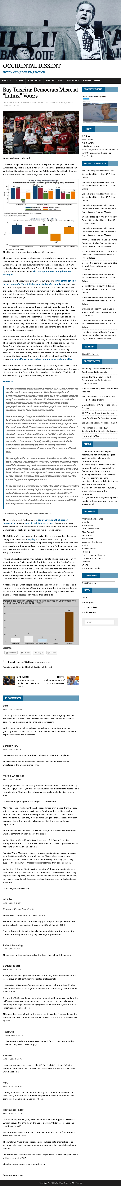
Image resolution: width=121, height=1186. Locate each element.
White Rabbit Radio (91, 568)
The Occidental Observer (94, 555)
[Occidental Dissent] (60, 58)
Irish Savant (87, 538)
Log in (84, 597)
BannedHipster (11, 966)
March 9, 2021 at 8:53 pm (14, 1035)
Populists (8, 105)
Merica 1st (86, 545)
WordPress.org (89, 612)
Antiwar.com (88, 525)
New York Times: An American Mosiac (99, 418)
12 (18, 105)
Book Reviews (34, 80)
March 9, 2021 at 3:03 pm (12, 949)
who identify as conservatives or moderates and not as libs (41, 359)
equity (31, 539)
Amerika (85, 522)
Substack (8, 381)
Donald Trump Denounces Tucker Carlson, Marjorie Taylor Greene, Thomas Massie (99, 209)
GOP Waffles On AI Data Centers (98, 413)
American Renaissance (92, 518)
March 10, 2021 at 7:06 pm (12, 1113)
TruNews (86, 561)
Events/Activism (54, 80)
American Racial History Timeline (83, 80)
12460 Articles (44, 662)
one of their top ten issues (39, 523)
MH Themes (77, 1182)
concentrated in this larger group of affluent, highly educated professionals (39, 282)
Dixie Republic (88, 532)
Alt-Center (46, 102)
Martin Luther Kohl (14, 776)
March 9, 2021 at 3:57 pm (12, 969)
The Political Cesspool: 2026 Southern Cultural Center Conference (100, 429)
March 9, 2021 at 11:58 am (12, 779)
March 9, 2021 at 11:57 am (12, 749)
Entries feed (88, 602)
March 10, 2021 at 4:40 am (12, 1059)
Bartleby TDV (10, 746)
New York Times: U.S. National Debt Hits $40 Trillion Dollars (99, 174)
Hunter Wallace (29, 102)
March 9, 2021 (13, 102)
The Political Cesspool (92, 558)
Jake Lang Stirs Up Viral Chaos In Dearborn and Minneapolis (99, 266)
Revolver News (89, 548)
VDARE (85, 565)
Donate (19, 80)
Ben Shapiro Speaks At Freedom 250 (99, 422)
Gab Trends (87, 535)
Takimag (86, 551)
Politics (69, 102)
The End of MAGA (90, 435)
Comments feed (90, 607)
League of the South (92, 542)
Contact (6, 80)
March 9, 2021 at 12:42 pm (12, 903)
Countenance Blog (90, 528)
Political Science (58, 102)
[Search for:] (99, 622)
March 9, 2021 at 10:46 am (12, 709)
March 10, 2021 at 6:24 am (12, 1086)
